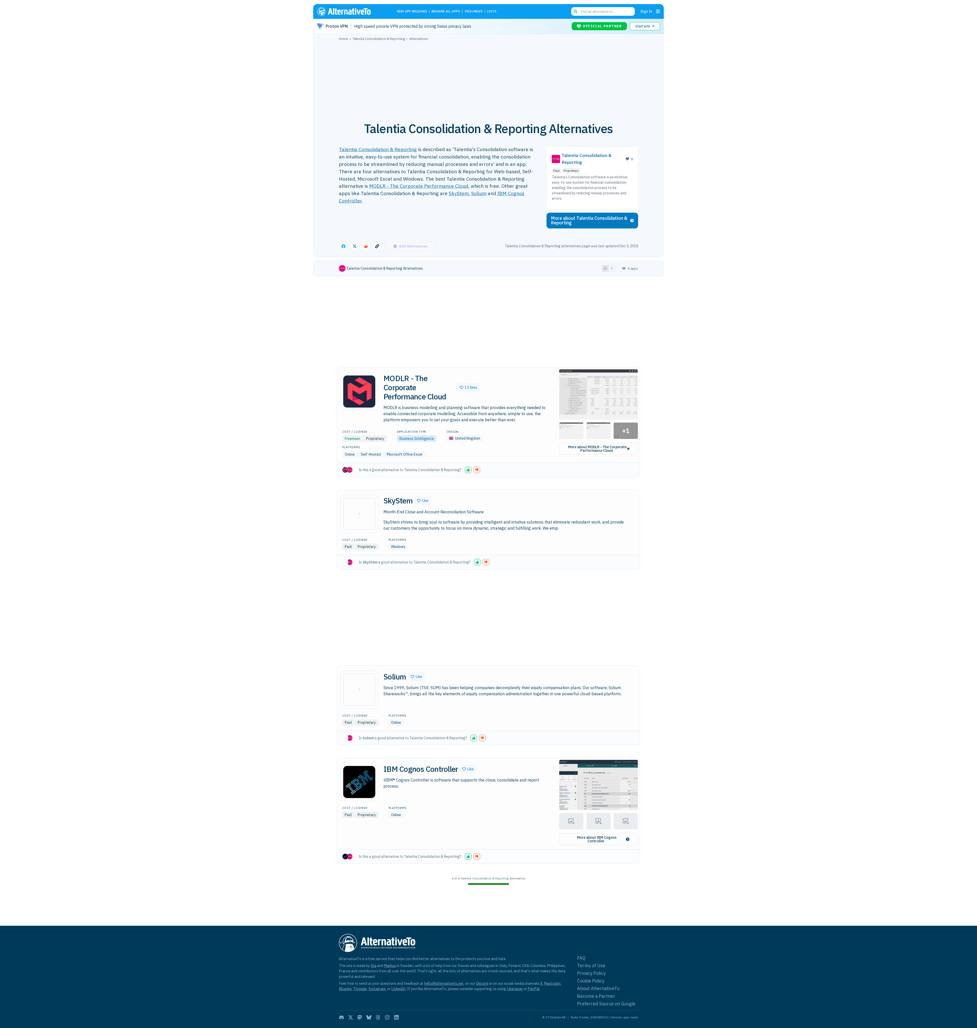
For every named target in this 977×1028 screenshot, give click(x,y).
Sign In (646, 11)
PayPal (534, 988)
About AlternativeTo (598, 988)
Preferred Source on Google (606, 1004)
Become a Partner (596, 996)
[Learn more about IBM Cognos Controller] (359, 782)
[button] (468, 387)
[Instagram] (387, 1017)
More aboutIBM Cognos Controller (596, 839)
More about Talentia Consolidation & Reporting (589, 220)
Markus (390, 965)
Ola (373, 965)
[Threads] (378, 1017)
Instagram (377, 988)
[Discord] (341, 1017)
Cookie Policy (590, 981)
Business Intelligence (416, 438)
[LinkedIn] (396, 1017)
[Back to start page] (351, 11)
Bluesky (345, 988)
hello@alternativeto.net (444, 983)
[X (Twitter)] (350, 1017)
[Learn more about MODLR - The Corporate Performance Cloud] (359, 391)
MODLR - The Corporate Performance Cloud (418, 186)
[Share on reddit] (365, 246)
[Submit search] (575, 11)
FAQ (581, 958)
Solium (478, 193)
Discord (482, 983)
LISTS (491, 11)
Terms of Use (591, 965)
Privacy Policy (591, 973)
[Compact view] (612, 268)
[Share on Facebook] (343, 246)
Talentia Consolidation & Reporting (378, 149)
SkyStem (459, 193)
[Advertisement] (488, 78)
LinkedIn (398, 988)
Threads (360, 988)
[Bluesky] (368, 1017)
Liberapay (515, 988)
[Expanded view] (605, 268)
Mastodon (552, 983)
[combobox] (603, 11)
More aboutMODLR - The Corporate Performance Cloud (597, 449)
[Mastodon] (359, 1017)
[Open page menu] (658, 11)
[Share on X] (354, 246)
